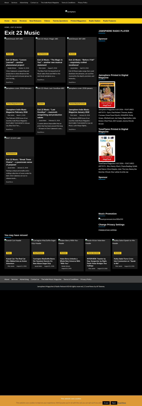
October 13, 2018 (24, 68)
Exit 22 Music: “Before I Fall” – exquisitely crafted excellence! (82, 62)
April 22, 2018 (84, 68)
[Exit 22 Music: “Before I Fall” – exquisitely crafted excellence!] (82, 47)
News (14, 21)
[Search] (136, 21)
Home (6, 21)
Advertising (24, 2)
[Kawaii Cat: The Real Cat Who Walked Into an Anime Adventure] (17, 247)
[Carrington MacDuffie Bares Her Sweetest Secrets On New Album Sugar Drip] (44, 247)
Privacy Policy (82, 2)
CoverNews (89, 286)
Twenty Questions (60, 21)
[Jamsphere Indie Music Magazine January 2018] (82, 97)
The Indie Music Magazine (50, 2)
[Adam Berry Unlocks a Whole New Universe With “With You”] (71, 247)
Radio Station (94, 21)
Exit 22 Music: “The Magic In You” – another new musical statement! (50, 62)
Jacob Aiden (74, 68)
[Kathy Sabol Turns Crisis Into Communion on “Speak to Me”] (125, 247)
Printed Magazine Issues (15, 103)
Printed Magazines (78, 21)
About (6, 2)
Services (14, 2)
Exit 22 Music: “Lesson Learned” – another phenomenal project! (16, 62)
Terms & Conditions (68, 2)
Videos (47, 21)
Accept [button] (106, 403)
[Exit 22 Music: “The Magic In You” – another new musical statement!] (50, 47)
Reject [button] (114, 403)
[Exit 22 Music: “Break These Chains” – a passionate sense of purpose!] (19, 146)
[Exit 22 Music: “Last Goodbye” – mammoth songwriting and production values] (50, 97)
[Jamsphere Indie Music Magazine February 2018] (19, 97)
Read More (9, 82)
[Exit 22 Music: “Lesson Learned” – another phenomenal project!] (19, 47)
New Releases (35, 21)
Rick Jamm (42, 68)
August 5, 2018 (52, 68)
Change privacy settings (108, 230)
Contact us (34, 2)
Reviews (23, 21)
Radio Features (109, 21)
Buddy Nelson (12, 68)
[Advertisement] (112, 56)
